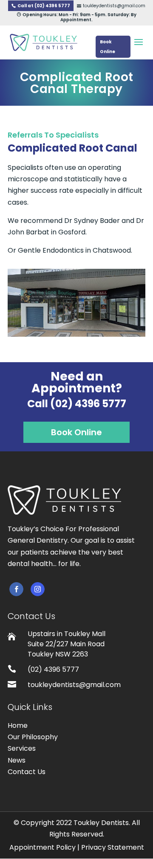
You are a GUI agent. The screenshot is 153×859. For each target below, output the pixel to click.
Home (18, 725)
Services (22, 748)
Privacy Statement (112, 847)
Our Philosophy (33, 737)
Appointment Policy (42, 847)
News (17, 760)
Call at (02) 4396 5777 (43, 6)
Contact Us (26, 772)
